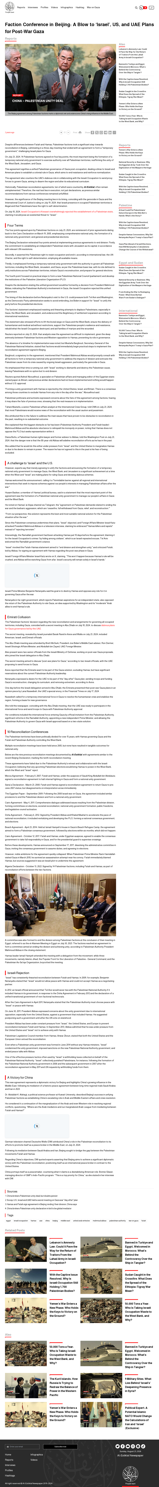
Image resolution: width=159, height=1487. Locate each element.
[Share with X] (97, 132)
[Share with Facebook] (92, 132)
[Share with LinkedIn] (110, 132)
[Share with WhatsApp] (101, 132)
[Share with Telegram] (105, 132)
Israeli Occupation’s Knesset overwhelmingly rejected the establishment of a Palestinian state (67, 211)
